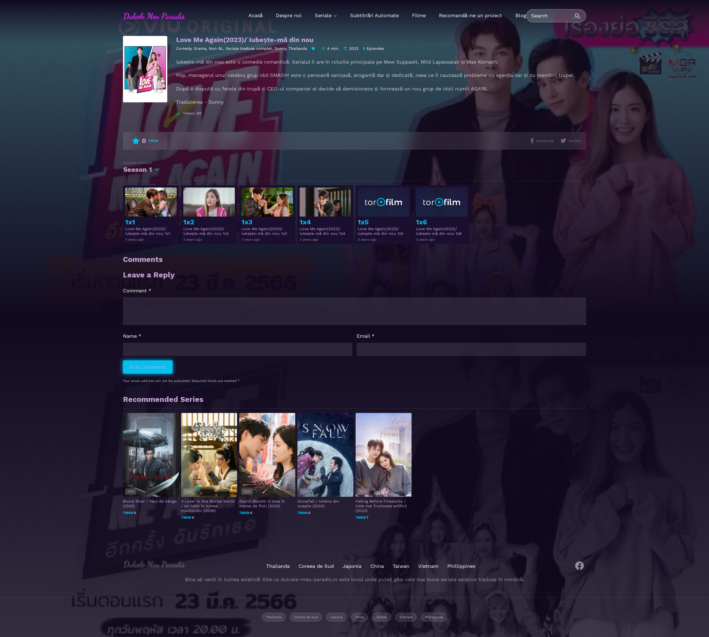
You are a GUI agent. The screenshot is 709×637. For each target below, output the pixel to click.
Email (365, 336)
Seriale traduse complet (249, 48)
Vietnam (428, 566)
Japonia (352, 566)
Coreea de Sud (316, 566)
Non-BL (216, 48)
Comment (137, 290)
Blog (520, 15)
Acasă (255, 15)
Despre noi (289, 15)
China (377, 566)
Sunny (280, 48)
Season (137, 167)
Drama (200, 48)
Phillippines (461, 566)
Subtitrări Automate (374, 15)
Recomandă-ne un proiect (470, 15)
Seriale (323, 15)
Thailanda (298, 48)
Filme (419, 15)
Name (132, 336)
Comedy (183, 48)
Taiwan (401, 566)
